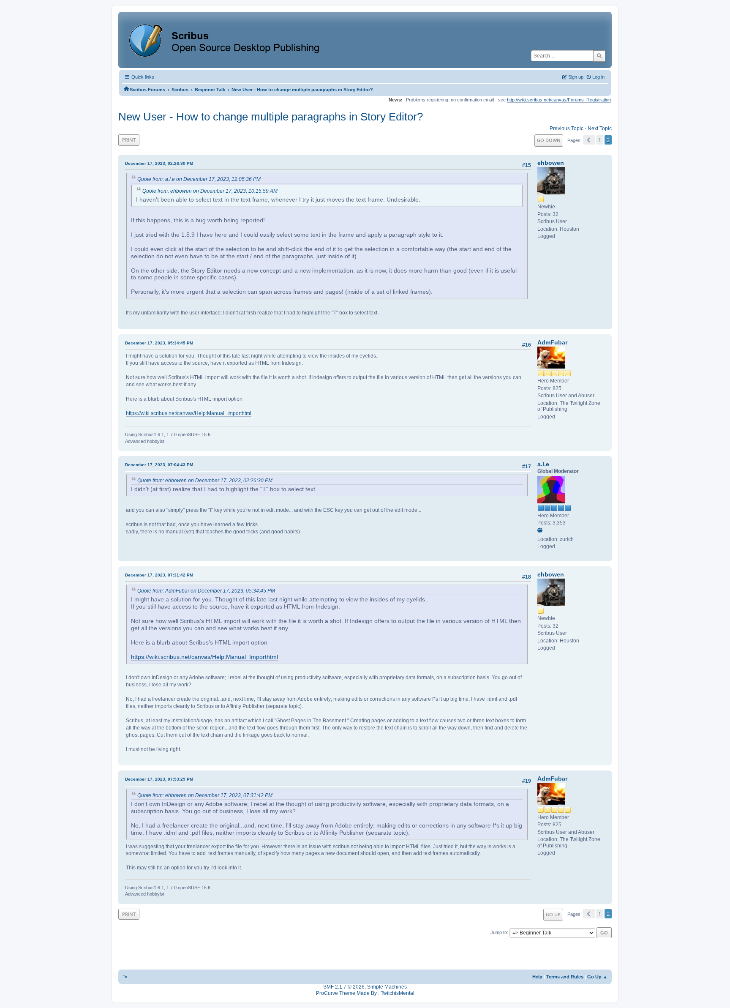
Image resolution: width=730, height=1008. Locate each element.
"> (125, 976)
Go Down (549, 140)
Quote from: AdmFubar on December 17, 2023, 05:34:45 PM (206, 591)
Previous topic (566, 128)
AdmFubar (552, 342)
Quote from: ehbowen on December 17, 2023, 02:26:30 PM (204, 481)
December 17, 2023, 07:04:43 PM (159, 464)
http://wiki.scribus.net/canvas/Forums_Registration (559, 99)
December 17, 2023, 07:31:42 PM (159, 575)
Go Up (553, 914)
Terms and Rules (564, 976)
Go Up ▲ (597, 976)
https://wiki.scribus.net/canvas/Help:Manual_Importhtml (188, 413)
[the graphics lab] (541, 531)
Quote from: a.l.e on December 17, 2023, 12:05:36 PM (199, 179)
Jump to (498, 932)
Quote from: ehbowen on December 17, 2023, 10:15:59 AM (210, 191)
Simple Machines (387, 987)
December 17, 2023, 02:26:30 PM (159, 163)
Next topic (600, 128)
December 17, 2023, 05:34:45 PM (159, 343)
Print (129, 140)
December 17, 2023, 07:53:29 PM (159, 779)
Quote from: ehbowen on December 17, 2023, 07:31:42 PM (204, 795)
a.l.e (543, 464)
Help (537, 976)
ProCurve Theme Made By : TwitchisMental (365, 993)
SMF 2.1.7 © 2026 (344, 987)
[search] (599, 55)
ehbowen (550, 162)
